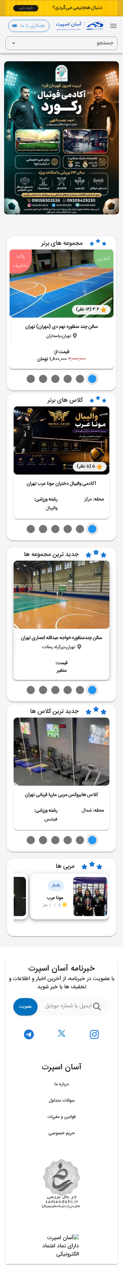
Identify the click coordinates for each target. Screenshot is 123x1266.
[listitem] (94, 1034)
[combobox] (61, 43)
